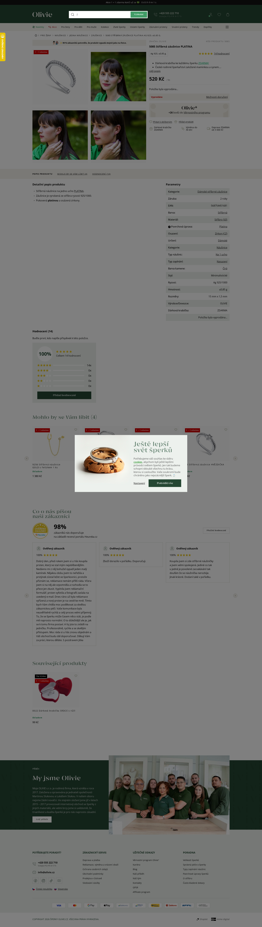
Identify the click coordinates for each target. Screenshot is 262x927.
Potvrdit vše (165, 483)
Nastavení (139, 483)
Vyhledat (138, 14)
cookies (138, 462)
